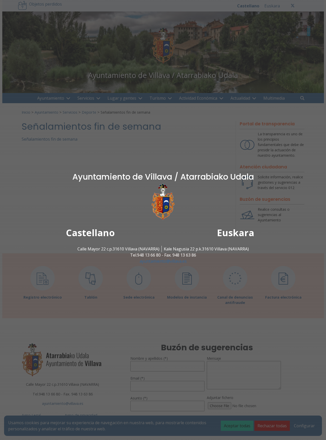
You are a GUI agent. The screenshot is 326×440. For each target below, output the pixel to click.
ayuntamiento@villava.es (163, 261)
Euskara (235, 232)
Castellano (90, 232)
